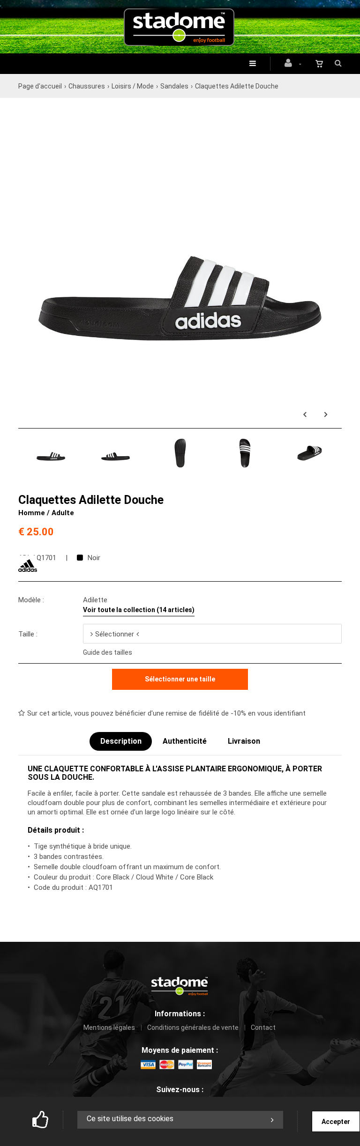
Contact (263, 1027)
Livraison (244, 741)
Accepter (336, 1121)
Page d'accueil (40, 86)
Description (121, 741)
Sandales (174, 86)
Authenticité (185, 741)
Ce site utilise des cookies (130, 1118)
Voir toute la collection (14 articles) (139, 610)
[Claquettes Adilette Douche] (180, 110)
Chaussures (86, 86)
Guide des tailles (107, 652)
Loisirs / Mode (133, 86)
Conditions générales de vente (193, 1027)
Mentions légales (109, 1027)
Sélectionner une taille (180, 679)
